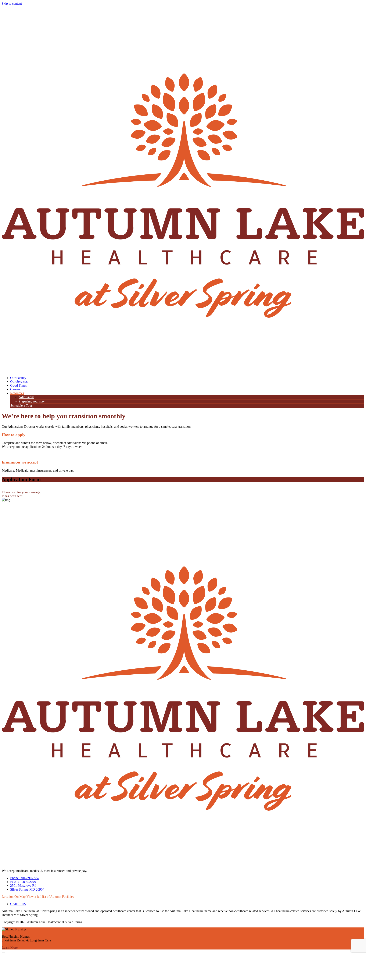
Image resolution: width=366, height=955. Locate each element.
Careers (15, 389)
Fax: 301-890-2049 (23, 882)
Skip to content (12, 3)
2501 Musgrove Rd (23, 885)
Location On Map (14, 896)
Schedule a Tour (21, 405)
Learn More (10, 947)
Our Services (19, 381)
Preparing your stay (32, 401)
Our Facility (18, 378)
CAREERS (18, 904)
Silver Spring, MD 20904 (27, 889)
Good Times (18, 385)
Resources (17, 393)
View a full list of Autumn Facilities (50, 896)
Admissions (26, 397)
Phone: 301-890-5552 (24, 878)
